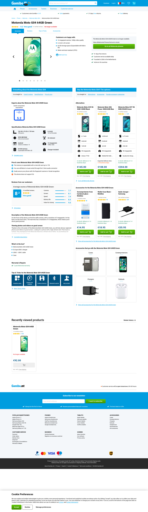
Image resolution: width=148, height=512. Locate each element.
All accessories (114, 428)
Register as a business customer (53, 436)
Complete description (20, 237)
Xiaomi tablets (81, 421)
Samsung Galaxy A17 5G (19, 428)
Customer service (67, 9)
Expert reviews (28, 94)
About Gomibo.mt (49, 466)
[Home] (15, 8)
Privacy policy (81, 438)
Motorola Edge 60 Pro (18, 426)
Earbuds (112, 423)
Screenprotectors (114, 419)
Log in (113, 3)
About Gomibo (81, 434)
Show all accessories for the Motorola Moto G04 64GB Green (97, 241)
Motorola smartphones (51, 423)
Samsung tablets (81, 419)
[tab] (19, 80)
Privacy (58, 466)
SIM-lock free (63, 55)
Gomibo (80, 432)
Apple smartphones (50, 417)
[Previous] (14, 57)
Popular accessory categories (115, 94)
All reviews (17, 208)
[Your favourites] (128, 3)
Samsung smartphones (51, 419)
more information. (92, 462)
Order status (15, 436)
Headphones (113, 424)
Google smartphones (50, 424)
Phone (22, 9)
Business (53, 9)
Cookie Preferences (72, 466)
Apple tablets (80, 417)
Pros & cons (48, 94)
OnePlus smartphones (51, 421)
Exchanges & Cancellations (19, 441)
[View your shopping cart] (134, 3)
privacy (61, 502)
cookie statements (72, 502)
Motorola (24, 18)
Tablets (43, 9)
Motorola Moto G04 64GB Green (50, 18)
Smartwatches (114, 426)
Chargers (112, 421)
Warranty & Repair (17, 443)
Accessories (33, 9)
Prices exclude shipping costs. (92, 461)
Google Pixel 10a (17, 424)
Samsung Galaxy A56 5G (19, 423)
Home (13, 18)
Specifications (38, 94)
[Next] (51, 57)
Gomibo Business (49, 434)
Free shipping (86, 176)
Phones (47, 415)
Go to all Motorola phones (86, 181)
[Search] (95, 3)
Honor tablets (81, 423)
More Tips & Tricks (19, 288)
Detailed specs (18, 155)
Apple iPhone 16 (16, 419)
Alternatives (91, 94)
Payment (14, 434)
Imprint (64, 466)
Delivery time (15, 438)
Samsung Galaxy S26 (18, 421)
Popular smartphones (20, 415)
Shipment (15, 439)
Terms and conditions (85, 466)
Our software (80, 436)
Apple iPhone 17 (16, 417)
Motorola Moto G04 (34, 18)
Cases (111, 417)
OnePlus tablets (81, 424)
